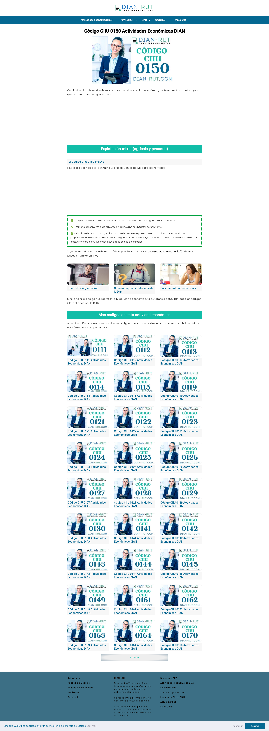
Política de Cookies (79, 682)
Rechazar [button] (238, 726)
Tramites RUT (126, 20)
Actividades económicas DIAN (97, 20)
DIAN (144, 20)
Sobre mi (73, 697)
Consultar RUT (168, 687)
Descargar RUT (168, 678)
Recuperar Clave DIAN (172, 697)
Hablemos (73, 692)
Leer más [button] (92, 726)
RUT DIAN (134, 657)
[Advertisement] (134, 119)
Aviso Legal (74, 678)
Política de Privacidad (80, 687)
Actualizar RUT (168, 702)
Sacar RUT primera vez (173, 692)
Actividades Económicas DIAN (177, 682)
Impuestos (180, 20)
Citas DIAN (160, 20)
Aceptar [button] (255, 726)
